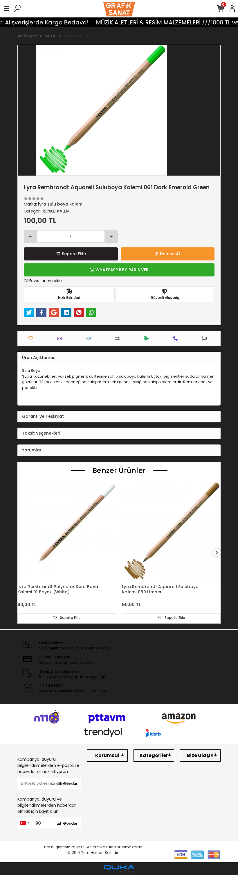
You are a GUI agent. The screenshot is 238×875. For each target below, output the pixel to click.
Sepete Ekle (74, 254)
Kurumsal (107, 755)
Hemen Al (170, 254)
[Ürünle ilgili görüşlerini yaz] (90, 338)
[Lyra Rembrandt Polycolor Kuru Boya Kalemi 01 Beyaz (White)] (66, 531)
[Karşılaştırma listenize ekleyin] (119, 338)
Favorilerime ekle (45, 280)
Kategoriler (154, 755)
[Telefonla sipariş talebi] (177, 338)
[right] (217, 552)
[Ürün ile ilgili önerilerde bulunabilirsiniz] (206, 338)
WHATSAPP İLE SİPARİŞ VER (122, 270)
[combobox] (24, 823)
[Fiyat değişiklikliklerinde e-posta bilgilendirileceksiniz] (148, 338)
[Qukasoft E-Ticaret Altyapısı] (119, 868)
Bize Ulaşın (200, 755)
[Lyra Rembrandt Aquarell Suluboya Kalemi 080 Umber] (171, 531)
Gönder (70, 783)
